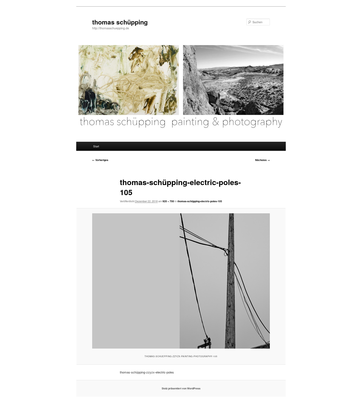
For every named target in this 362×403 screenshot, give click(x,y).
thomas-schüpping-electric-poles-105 (199, 201)
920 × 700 (168, 201)
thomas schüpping (120, 21)
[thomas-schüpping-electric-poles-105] (181, 280)
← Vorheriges (100, 160)
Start (96, 146)
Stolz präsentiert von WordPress (181, 388)
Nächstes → (262, 160)
